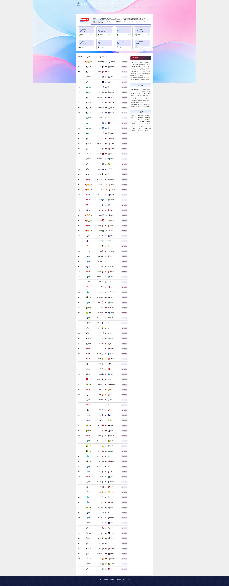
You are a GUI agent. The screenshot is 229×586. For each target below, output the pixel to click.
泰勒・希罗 (140, 126)
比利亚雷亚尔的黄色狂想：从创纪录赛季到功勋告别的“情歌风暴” (144, 66)
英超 (89, 210)
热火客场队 (147, 126)
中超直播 (107, 7)
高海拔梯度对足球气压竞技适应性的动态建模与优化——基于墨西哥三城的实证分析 (148, 77)
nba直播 (132, 115)
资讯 (117, 3)
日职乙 (101, 34)
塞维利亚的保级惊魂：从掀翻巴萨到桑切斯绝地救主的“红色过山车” (144, 62)
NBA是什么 (147, 123)
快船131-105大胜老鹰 (149, 117)
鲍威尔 (131, 119)
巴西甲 (89, 297)
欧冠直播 (116, 7)
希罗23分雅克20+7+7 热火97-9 (151, 121)
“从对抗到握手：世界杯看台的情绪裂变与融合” (140, 73)
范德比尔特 (132, 123)
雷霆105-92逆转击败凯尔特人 (151, 119)
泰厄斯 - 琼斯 (148, 128)
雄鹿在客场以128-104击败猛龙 (136, 121)
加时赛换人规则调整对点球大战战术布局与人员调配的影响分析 (143, 79)
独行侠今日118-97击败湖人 (143, 121)
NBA (139, 123)
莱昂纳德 (140, 119)
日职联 (138, 34)
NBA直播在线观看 (142, 115)
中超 (82, 34)
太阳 (139, 128)
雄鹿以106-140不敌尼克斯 (135, 130)
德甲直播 (124, 7)
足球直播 (99, 3)
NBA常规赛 (140, 117)
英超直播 (91, 7)
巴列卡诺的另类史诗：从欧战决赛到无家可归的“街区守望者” (143, 64)
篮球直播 (105, 3)
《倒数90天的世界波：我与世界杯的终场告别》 (140, 71)
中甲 (89, 179)
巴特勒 (131, 117)
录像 (121, 3)
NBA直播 (99, 7)
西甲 (89, 246)
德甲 (89, 379)
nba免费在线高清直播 (149, 115)
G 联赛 (146, 130)
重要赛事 (111, 3)
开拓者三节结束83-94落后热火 (136, 128)
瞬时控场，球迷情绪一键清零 (136, 75)
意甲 (89, 251)
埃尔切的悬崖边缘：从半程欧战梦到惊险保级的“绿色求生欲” (143, 69)
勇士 (131, 125)
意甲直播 (150, 7)
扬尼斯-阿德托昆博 (142, 130)
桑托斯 (131, 126)
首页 (93, 3)
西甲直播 (133, 7)
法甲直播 (141, 7)
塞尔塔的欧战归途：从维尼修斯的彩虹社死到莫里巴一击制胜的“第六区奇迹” (146, 68)
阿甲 (89, 276)
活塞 (139, 125)
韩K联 (89, 169)
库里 (146, 125)
